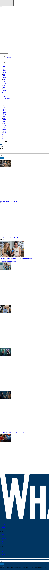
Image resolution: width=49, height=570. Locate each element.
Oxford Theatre (3, 543)
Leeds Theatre (3, 527)
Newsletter (3, 92)
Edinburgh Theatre (4, 526)
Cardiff (4, 66)
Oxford (4, 88)
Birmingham (4, 81)
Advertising (3, 552)
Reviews (4, 75)
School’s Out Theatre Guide (5, 135)
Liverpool (4, 69)
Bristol (4, 65)
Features (4, 76)
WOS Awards (3, 93)
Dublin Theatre (3, 539)
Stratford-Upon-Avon (5, 89)
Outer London (14, 102)
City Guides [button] (3, 80)
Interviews (4, 77)
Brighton (4, 106)
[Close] (0, 149)
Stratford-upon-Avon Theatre (5, 529)
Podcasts (4, 79)
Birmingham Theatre (4, 537)
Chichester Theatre (4, 538)
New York (3, 548)
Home (2, 138)
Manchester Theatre (4, 528)
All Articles (4, 115)
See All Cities (4, 72)
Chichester (4, 83)
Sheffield (4, 71)
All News (3, 544)
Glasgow (4, 68)
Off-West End (7, 102)
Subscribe (2, 563)
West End (7, 56)
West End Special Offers (8, 57)
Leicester (4, 86)
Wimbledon (4, 90)
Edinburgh (4, 67)
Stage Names (3, 551)
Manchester (4, 70)
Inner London (11, 102)
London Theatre (3, 522)
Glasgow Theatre (4, 523)
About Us (3, 553)
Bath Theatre (3, 524)
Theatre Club (3, 91)
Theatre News (4, 74)
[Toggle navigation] (1, 6)
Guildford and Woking (6, 85)
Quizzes (4, 78)
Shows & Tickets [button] (4, 55)
